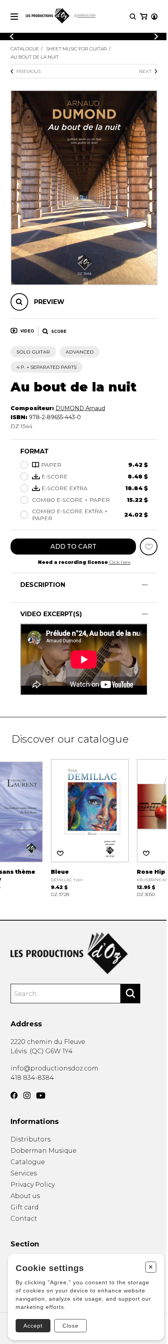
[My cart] (143, 16)
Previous (28, 71)
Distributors (30, 1139)
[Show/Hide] (145, 584)
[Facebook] (14, 1095)
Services (24, 1173)
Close (71, 1326)
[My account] (154, 16)
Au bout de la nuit (35, 57)
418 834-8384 (32, 1077)
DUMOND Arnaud (80, 408)
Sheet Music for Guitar (76, 49)
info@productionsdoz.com (54, 1068)
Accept (33, 1326)
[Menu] (14, 16)
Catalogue (25, 49)
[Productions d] (84, 953)
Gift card (25, 1207)
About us (25, 1196)
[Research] (133, 16)
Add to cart (73, 546)
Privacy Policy (33, 1184)
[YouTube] (40, 1095)
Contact (24, 1218)
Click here (119, 562)
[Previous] (12, 36)
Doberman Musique (44, 1150)
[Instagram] (26, 1095)
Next (145, 71)
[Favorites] (148, 546)
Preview (49, 302)
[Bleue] (90, 827)
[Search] (130, 993)
